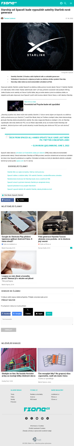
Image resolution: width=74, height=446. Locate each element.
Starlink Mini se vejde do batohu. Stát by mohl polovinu (25, 172)
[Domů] (9, 3)
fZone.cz (54, 399)
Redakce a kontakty (36, 394)
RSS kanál (33, 399)
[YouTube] (37, 419)
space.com (20, 161)
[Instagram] (42, 419)
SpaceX (14, 195)
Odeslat (8, 330)
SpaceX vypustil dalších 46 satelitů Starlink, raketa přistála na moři (29, 189)
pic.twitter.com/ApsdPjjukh (54, 140)
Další (49, 314)
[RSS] (47, 419)
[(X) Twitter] (31, 419)
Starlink (20, 195)
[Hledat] (65, 3)
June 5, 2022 (63, 145)
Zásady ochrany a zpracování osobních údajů (37, 431)
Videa (12, 397)
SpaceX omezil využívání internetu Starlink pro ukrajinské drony (28, 182)
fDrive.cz (54, 397)
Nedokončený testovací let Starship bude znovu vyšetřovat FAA (28, 179)
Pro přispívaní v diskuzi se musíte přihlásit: (13, 306)
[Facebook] (26, 419)
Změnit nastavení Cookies (37, 428)
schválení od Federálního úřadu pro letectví (30, 153)
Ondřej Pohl (5, 381)
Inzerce (32, 397)
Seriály (13, 399)
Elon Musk (7, 195)
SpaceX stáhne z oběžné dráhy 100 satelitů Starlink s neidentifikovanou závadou (34, 175)
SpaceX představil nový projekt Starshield (21, 186)
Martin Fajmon (6, 284)
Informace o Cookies (37, 426)
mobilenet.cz (55, 394)
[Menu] (71, 3)
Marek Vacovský (7, 248)
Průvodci (13, 402)
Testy (12, 394)
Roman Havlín (42, 248)
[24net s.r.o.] (37, 441)
